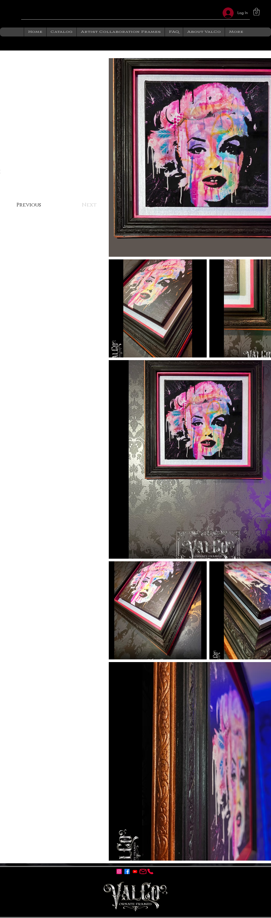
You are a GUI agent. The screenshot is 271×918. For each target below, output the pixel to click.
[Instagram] (119, 871)
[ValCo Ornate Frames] (150, 871)
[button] (61, 31)
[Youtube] (135, 871)
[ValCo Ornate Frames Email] (143, 871)
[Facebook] (127, 871)
